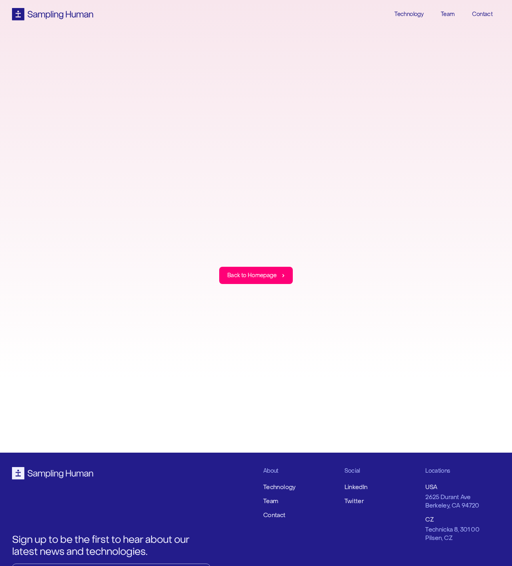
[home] (53, 14)
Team (447, 14)
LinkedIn (356, 487)
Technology (408, 14)
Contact (482, 14)
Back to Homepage (251, 275)
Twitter (354, 501)
